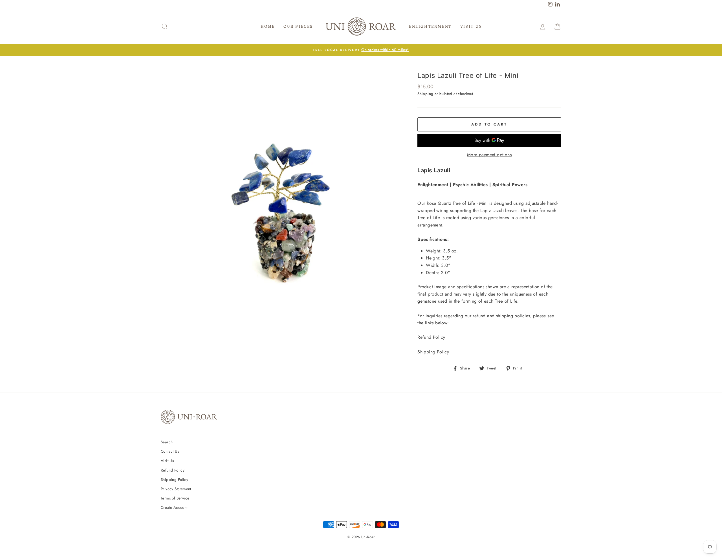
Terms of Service (175, 498)
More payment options (489, 154)
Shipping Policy (433, 352)
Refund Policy (431, 337)
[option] (361, 50)
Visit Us (471, 26)
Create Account (174, 507)
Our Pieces (298, 26)
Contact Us (170, 451)
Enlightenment (430, 26)
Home (268, 26)
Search (167, 442)
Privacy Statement (176, 489)
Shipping (425, 93)
